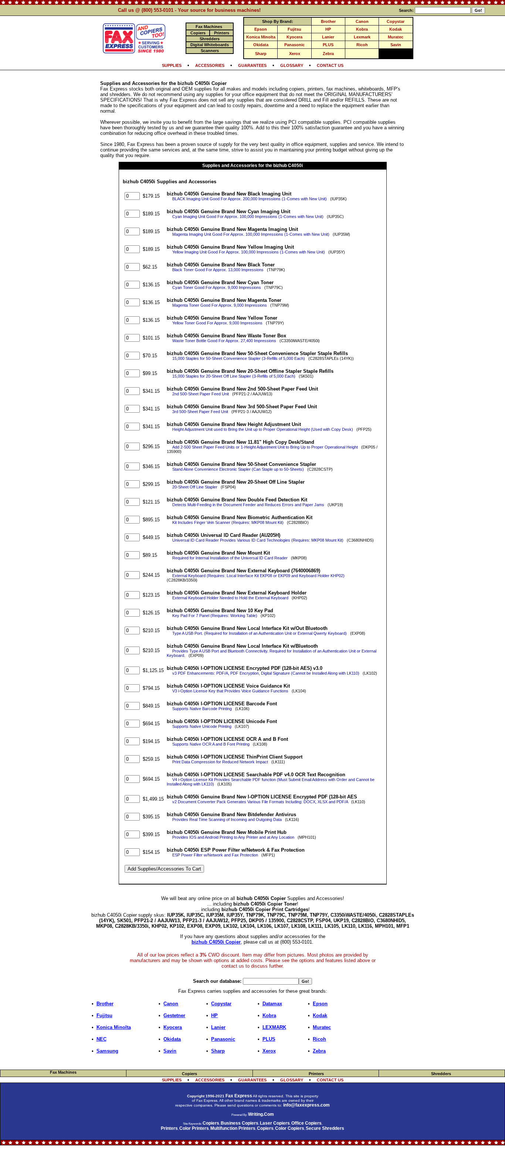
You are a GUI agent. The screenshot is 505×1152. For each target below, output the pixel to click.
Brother (328, 21)
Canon (362, 21)
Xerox (294, 53)
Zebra (328, 53)
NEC (101, 1039)
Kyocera (294, 37)
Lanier (328, 37)
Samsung (107, 1051)
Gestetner (174, 1015)
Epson (260, 29)
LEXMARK (274, 1027)
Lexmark (362, 37)
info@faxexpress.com (306, 1105)
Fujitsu (294, 29)
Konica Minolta (260, 37)
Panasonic (294, 44)
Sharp (261, 53)
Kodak (395, 29)
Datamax (272, 1003)
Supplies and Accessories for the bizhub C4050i (252, 165)
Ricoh (362, 44)
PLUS (328, 44)
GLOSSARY (291, 65)
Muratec (395, 37)
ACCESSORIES (209, 65)
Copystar (395, 21)
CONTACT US (330, 65)
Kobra (362, 29)
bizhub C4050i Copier (216, 942)
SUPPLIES (172, 65)
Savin (395, 44)
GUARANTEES (252, 65)
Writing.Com (261, 1114)
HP (328, 29)
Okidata (260, 44)
